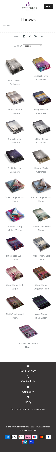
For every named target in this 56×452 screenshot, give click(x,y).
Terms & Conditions (20, 409)
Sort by (18, 46)
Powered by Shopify (28, 430)
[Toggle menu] (4, 6)
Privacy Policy (39, 409)
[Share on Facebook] (24, 36)
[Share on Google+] (35, 36)
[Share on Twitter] (29, 36)
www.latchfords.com (20, 427)
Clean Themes (44, 427)
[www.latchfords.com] (28, 6)
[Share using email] (41, 36)
